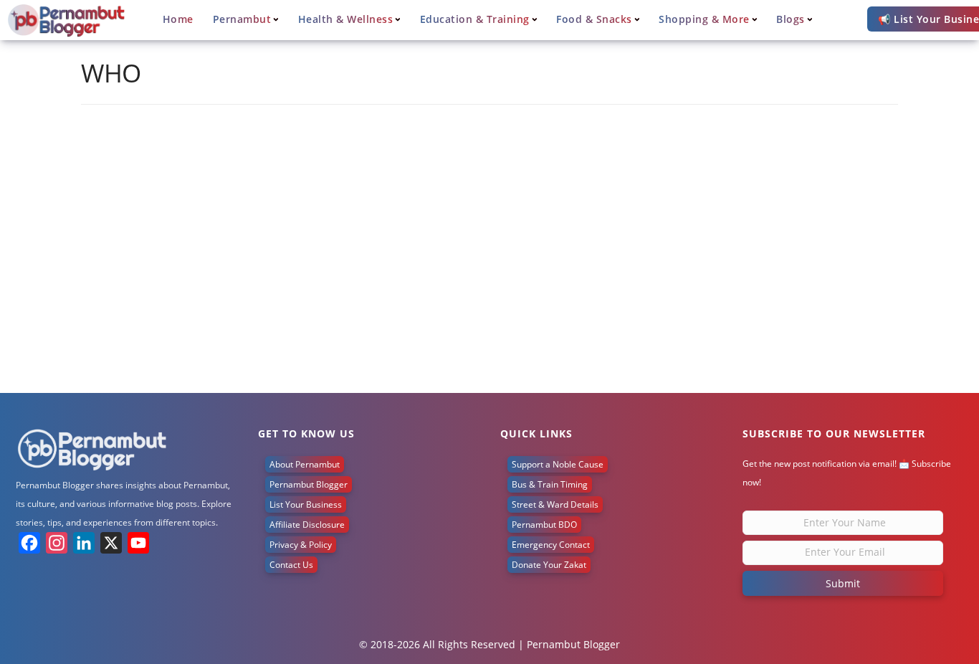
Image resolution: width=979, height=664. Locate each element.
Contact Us (291, 565)
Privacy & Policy (300, 545)
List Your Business (305, 504)
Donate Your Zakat (549, 565)
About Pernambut (304, 464)
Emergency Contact (551, 545)
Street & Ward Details (555, 504)
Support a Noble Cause (557, 464)
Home (178, 19)
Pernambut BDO (544, 524)
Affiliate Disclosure (307, 524)
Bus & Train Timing (550, 484)
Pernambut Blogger (308, 484)
